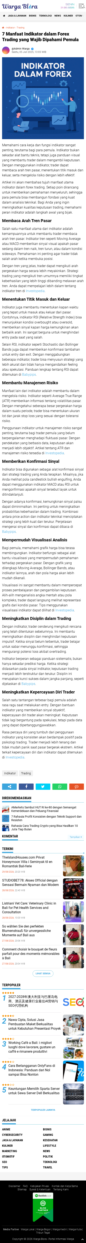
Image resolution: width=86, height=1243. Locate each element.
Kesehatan (50, 1140)
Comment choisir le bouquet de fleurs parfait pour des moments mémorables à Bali (30, 953)
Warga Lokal (27, 1229)
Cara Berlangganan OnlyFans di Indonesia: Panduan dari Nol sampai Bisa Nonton (31, 1070)
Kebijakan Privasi (39, 1186)
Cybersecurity (12, 1134)
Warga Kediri (60, 1229)
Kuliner (68, 15)
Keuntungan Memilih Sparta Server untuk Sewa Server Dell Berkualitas (34, 1091)
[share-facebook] (26, 787)
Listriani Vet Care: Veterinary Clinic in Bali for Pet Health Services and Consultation (29, 907)
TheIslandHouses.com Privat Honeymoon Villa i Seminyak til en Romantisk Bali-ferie (27, 861)
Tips (5, 1167)
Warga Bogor (43, 1229)
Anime (6, 1129)
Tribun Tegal (43, 1232)
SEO (4, 1162)
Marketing (9, 1151)
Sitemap (22, 1189)
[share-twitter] (43, 787)
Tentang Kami (61, 1189)
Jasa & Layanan (17, 15)
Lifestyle (49, 1145)
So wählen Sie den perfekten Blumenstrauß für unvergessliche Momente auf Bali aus (26, 930)
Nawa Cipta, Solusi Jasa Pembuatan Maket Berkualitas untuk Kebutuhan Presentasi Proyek (34, 1024)
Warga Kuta (75, 1229)
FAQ (25, 1186)
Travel (47, 1167)
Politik (48, 1156)
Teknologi (45, 15)
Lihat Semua (43, 973)
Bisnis (32, 15)
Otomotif (8, 1156)
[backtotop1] (82, 1239)
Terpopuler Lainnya (43, 1110)
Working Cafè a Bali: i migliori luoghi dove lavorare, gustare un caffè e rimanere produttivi (31, 1047)
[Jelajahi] (81, 6)
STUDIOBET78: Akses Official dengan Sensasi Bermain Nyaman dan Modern (30, 882)
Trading (20, 27)
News (57, 15)
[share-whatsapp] (59, 787)
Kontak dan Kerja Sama (65, 1186)
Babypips (29, 375)
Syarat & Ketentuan (40, 1189)
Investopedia (35, 291)
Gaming (48, 1134)
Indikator (10, 27)
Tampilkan (75, 837)
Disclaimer (14, 1186)
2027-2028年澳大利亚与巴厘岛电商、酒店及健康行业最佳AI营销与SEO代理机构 (33, 1001)
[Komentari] (76, 787)
